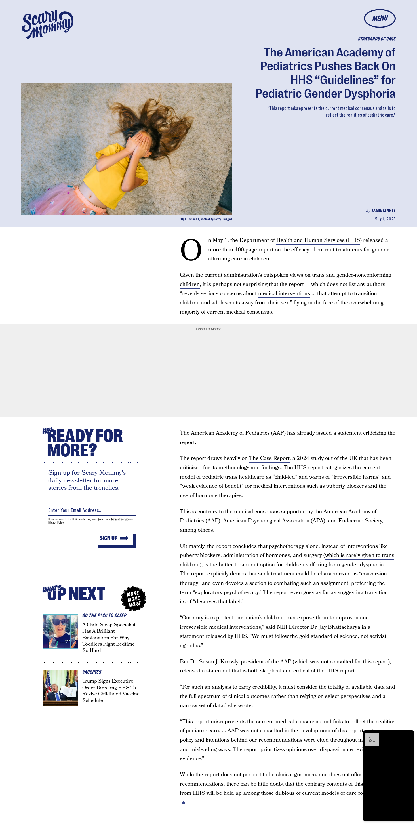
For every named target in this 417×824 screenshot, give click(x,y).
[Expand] (369, 735)
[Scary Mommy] (47, 24)
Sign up (108, 538)
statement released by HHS (213, 636)
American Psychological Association (266, 521)
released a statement (205, 671)
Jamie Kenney (383, 210)
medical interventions (284, 293)
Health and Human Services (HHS (318, 240)
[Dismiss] (407, 735)
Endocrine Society (360, 521)
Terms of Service (120, 519)
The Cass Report (269, 458)
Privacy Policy (56, 522)
